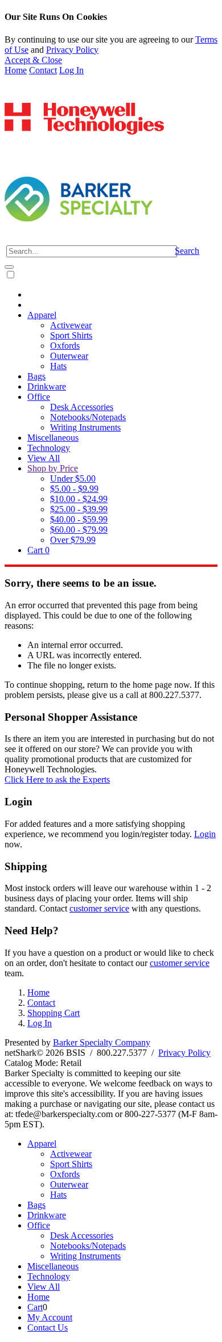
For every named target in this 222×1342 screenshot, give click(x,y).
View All (43, 458)
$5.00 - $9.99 (74, 489)
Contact (43, 70)
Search (187, 251)
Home (16, 70)
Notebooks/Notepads (88, 417)
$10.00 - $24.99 (79, 499)
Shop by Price (52, 468)
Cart (38, 550)
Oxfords (65, 345)
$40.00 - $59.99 (79, 519)
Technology (48, 448)
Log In (71, 70)
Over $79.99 (73, 540)
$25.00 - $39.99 (79, 509)
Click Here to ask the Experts (57, 779)
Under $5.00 (73, 478)
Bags (36, 376)
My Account (49, 1317)
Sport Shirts (71, 335)
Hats (58, 366)
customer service (99, 908)
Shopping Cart (53, 1013)
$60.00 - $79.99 (79, 529)
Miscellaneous (53, 437)
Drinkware (46, 386)
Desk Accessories (81, 407)
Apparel (41, 315)
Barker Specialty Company (101, 1042)
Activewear (71, 325)
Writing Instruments (85, 427)
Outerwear (69, 356)
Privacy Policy (72, 50)
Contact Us (47, 1327)
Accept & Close (33, 60)
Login (205, 834)
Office (38, 397)
